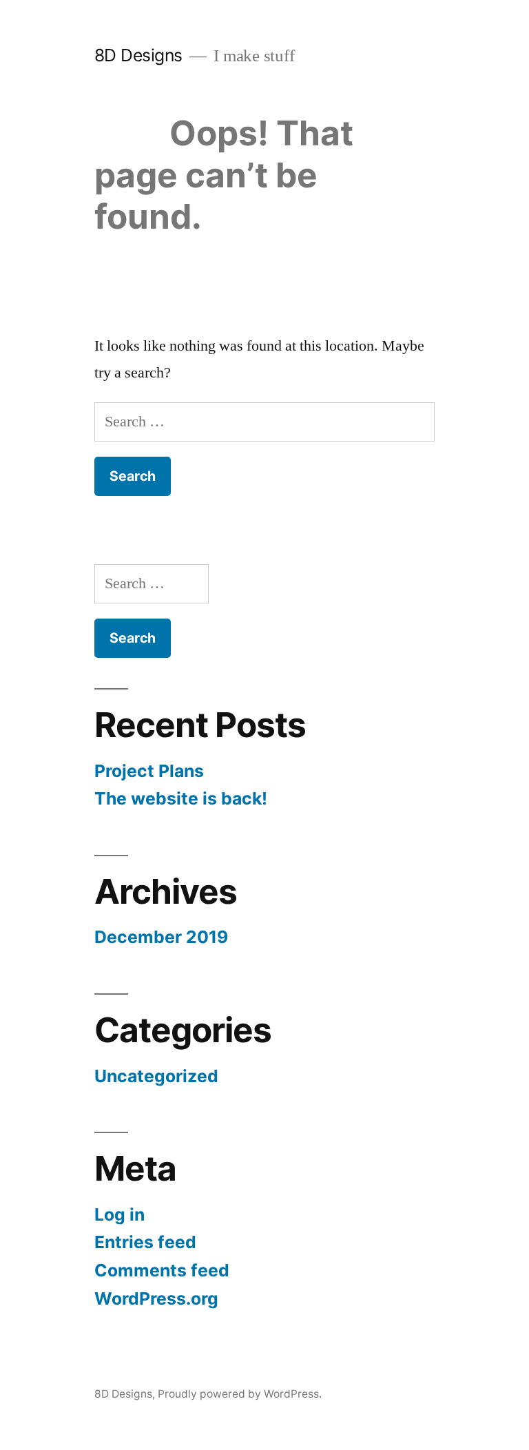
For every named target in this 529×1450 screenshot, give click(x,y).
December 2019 (161, 936)
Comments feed (161, 1270)
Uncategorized (156, 1076)
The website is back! (180, 798)
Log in (119, 1214)
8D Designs (138, 55)
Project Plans (149, 770)
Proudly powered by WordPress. (240, 1393)
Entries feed (145, 1242)
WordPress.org (156, 1298)
